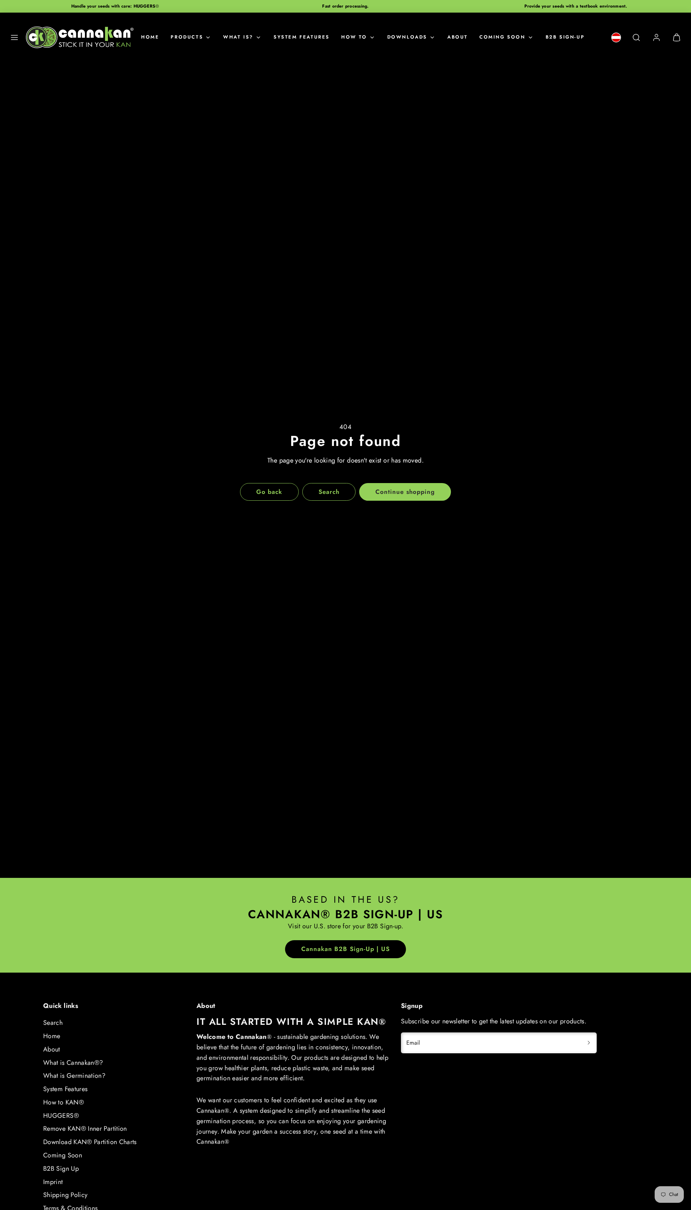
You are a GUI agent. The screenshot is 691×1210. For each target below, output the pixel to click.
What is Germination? (74, 1075)
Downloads (407, 37)
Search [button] (329, 491)
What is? (238, 37)
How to (354, 37)
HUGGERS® (61, 1115)
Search (53, 1022)
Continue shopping (404, 491)
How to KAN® (63, 1102)
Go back (269, 491)
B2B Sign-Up (565, 37)
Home (150, 37)
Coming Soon (502, 37)
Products (187, 37)
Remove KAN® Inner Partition (85, 1128)
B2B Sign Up (61, 1168)
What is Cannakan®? (73, 1062)
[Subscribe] (589, 1042)
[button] (14, 37)
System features (302, 37)
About (457, 37)
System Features (65, 1089)
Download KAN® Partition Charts (90, 1142)
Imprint (53, 1182)
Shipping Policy (65, 1195)
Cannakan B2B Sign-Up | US (345, 949)
